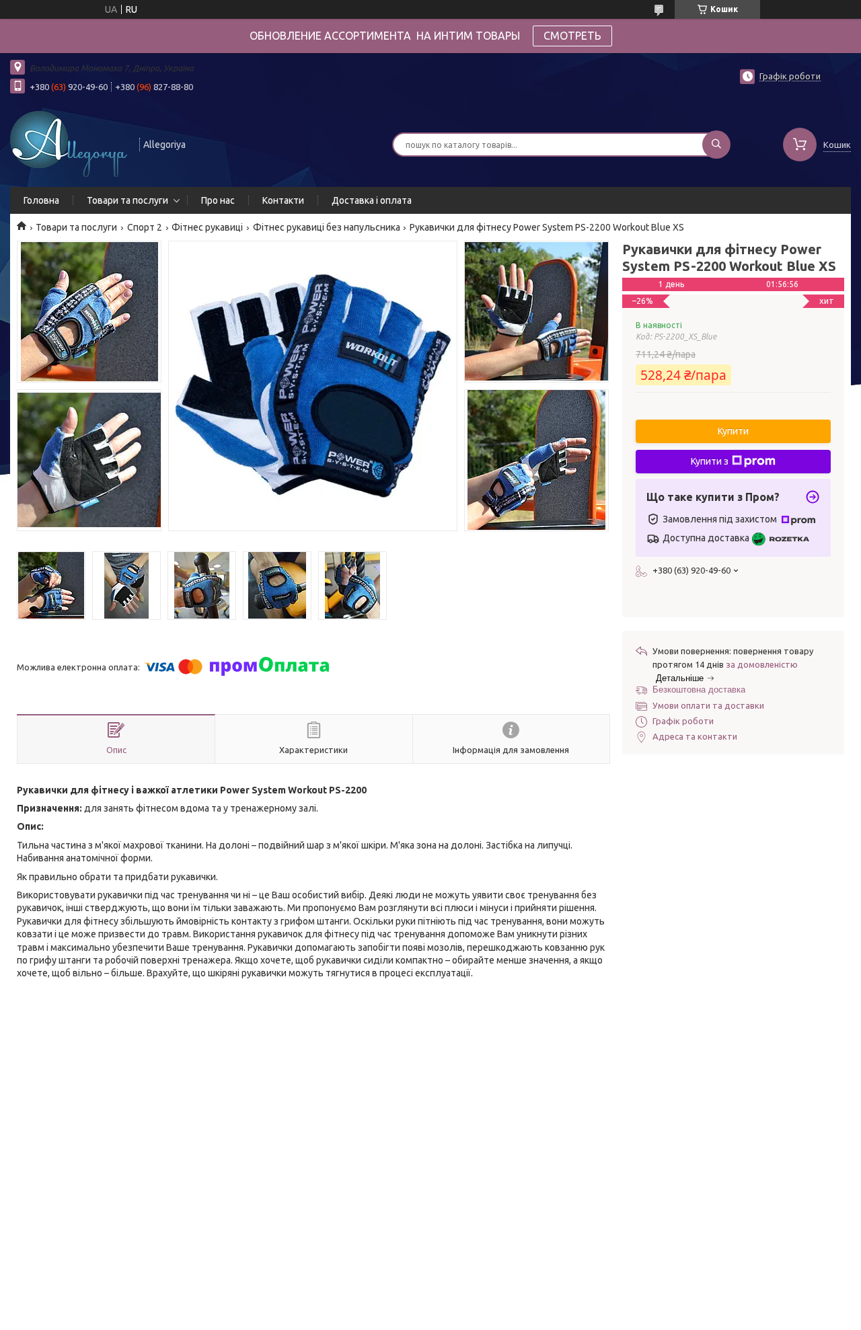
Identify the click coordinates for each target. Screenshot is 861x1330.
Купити (733, 431)
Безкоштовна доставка (698, 689)
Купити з (709, 461)
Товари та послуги (127, 200)
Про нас (218, 200)
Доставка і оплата (372, 200)
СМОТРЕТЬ (572, 36)
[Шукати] (716, 144)
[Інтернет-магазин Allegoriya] (68, 143)
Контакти (283, 200)
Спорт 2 (144, 227)
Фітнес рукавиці (207, 227)
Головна (41, 200)
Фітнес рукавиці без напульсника (326, 227)
